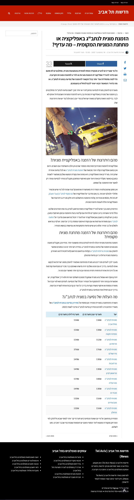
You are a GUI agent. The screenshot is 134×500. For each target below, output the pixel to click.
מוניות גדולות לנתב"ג (100, 251)
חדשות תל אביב (113, 11)
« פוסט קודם (113, 436)
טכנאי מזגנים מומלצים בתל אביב (25, 464)
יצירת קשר (124, 3)
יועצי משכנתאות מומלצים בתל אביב (24, 457)
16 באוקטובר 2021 (98, 52)
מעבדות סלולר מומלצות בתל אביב (25, 470)
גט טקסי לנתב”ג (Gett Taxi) (61, 193)
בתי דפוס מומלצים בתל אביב (69, 464)
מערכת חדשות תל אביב (115, 52)
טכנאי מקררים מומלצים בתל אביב (67, 460)
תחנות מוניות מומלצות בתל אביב (68, 474)
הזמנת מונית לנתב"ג (74, 170)
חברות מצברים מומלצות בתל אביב (67, 477)
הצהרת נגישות (97, 491)
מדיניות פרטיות (111, 491)
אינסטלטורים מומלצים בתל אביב (25, 460)
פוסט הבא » (50, 436)
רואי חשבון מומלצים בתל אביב (26, 467)
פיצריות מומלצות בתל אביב (70, 457)
